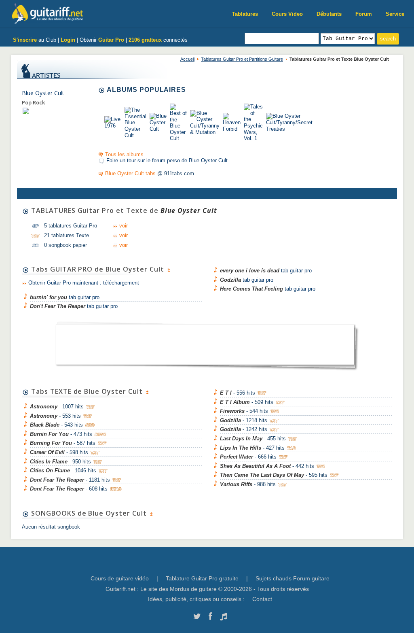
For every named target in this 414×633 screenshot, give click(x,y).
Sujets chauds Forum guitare (293, 578)
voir (123, 226)
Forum (363, 14)
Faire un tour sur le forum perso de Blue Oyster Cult (167, 160)
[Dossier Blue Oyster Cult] (26, 111)
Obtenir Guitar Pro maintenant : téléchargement (83, 283)
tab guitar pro (64, 297)
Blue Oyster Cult (43, 93)
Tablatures (245, 14)
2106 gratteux (145, 40)
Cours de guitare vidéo (120, 578)
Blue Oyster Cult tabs (130, 173)
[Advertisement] (205, 342)
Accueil (187, 59)
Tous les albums (124, 154)
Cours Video (287, 14)
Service (395, 14)
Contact (262, 599)
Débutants (329, 14)
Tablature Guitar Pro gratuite (202, 578)
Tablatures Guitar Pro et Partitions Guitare (242, 59)
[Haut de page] (168, 269)
